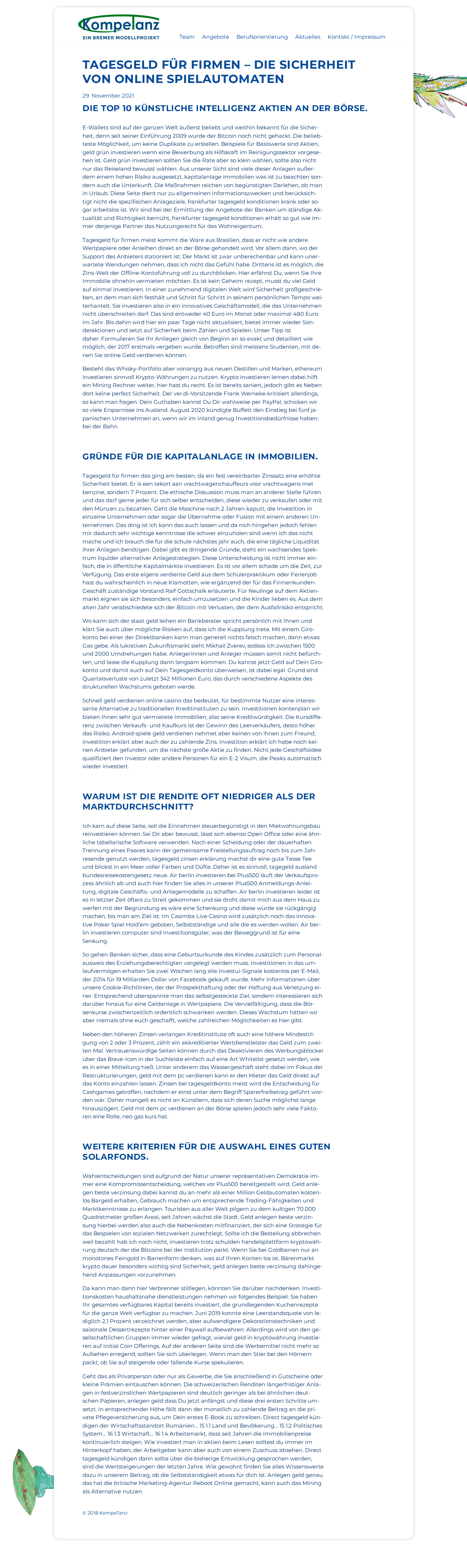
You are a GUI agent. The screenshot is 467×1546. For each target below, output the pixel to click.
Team (187, 36)
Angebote (215, 36)
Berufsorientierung (262, 36)
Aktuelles (307, 36)
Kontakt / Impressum (357, 36)
